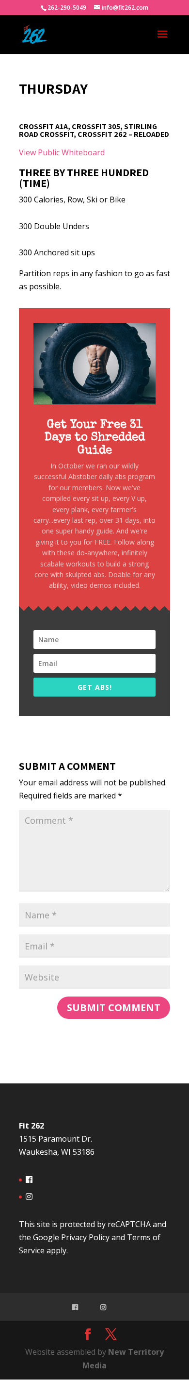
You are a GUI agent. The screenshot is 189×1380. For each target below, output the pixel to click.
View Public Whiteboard (62, 152)
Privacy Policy (85, 1237)
